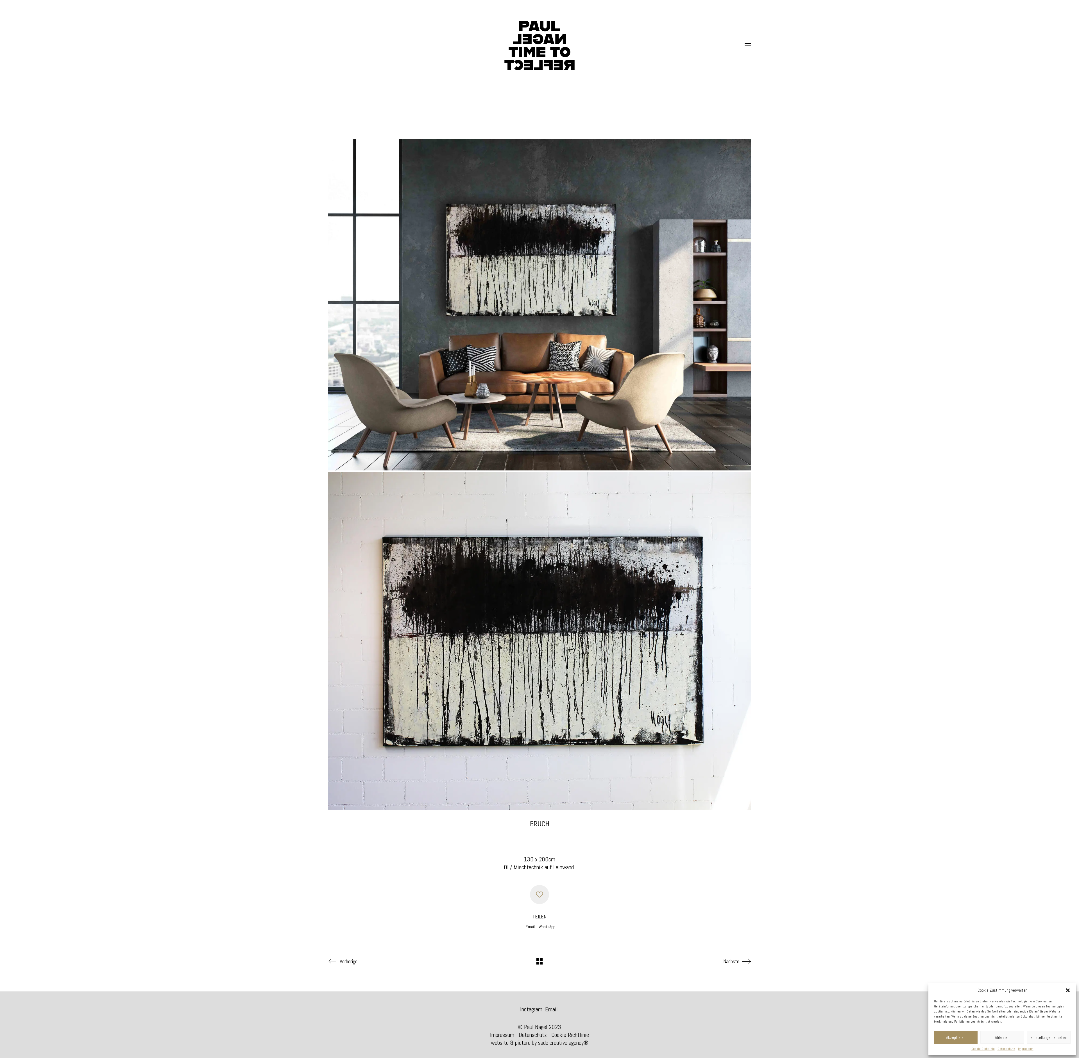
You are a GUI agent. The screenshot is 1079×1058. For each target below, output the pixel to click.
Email (530, 926)
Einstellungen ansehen (1048, 1037)
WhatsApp (547, 926)
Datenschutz (1006, 1048)
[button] (1068, 990)
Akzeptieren (955, 1037)
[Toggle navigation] (748, 46)
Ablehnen (1002, 1037)
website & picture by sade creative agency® (539, 1042)
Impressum (1025, 1048)
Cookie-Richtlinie (983, 1048)
